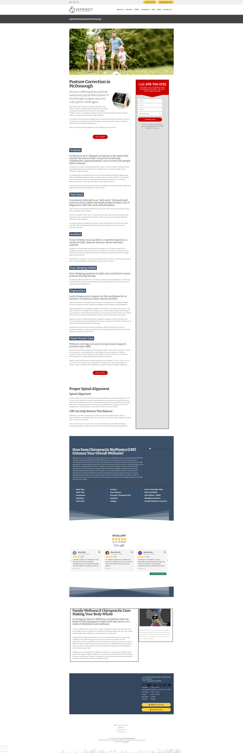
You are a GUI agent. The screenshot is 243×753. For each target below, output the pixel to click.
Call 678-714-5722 (150, 2)
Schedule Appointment (166, 2)
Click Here (126, 741)
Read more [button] (76, 568)
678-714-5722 (156, 84)
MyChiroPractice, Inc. (129, 738)
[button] (167, 560)
